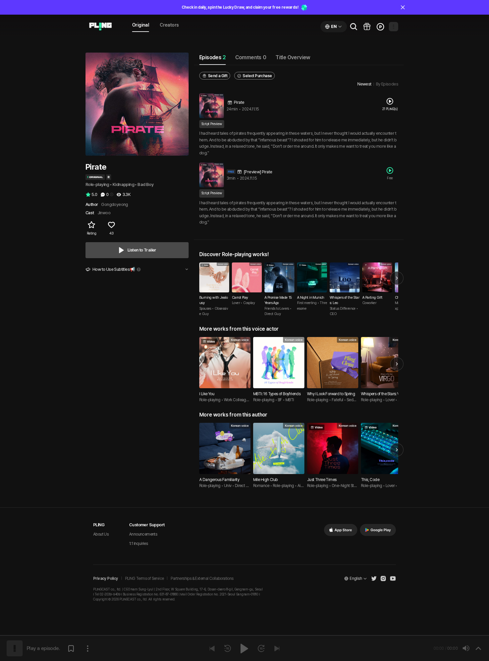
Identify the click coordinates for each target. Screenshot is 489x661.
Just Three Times (321, 479)
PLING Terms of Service (144, 578)
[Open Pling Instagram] (383, 578)
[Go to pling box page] (367, 26)
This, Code (370, 479)
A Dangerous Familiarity (219, 479)
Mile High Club (265, 479)
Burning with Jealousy (213, 300)
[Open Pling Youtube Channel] (393, 578)
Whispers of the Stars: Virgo (383, 394)
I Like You (206, 394)
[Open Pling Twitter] (374, 578)
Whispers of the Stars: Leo (344, 300)
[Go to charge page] (380, 26)
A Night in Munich (310, 297)
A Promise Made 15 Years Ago (278, 300)
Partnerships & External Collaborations (202, 578)
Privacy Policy (105, 578)
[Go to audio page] (100, 27)
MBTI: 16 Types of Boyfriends (276, 394)
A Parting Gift (372, 297)
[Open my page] (393, 26)
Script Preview (211, 124)
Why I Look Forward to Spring (331, 394)
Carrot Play (240, 297)
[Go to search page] (353, 26)
